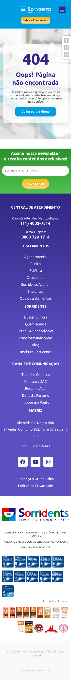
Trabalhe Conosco (35, 375)
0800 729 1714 (35, 237)
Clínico (35, 264)
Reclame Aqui (35, 388)
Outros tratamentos (35, 298)
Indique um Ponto (35, 402)
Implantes (35, 291)
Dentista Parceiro (35, 395)
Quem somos (35, 324)
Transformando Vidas (35, 338)
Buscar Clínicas (35, 317)
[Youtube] (35, 462)
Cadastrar (35, 183)
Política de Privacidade (35, 486)
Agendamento (35, 257)
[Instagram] (48, 462)
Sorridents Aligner (35, 284)
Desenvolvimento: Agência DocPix (36, 670)
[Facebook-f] (66, 40)
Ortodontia (35, 278)
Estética (35, 271)
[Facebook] (23, 462)
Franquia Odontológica (35, 331)
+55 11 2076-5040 (35, 446)
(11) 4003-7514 (35, 223)
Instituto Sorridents (35, 352)
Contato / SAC (35, 381)
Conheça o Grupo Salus (35, 479)
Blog (35, 345)
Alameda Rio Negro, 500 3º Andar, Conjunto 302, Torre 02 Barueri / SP (36, 429)
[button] (62, 10)
